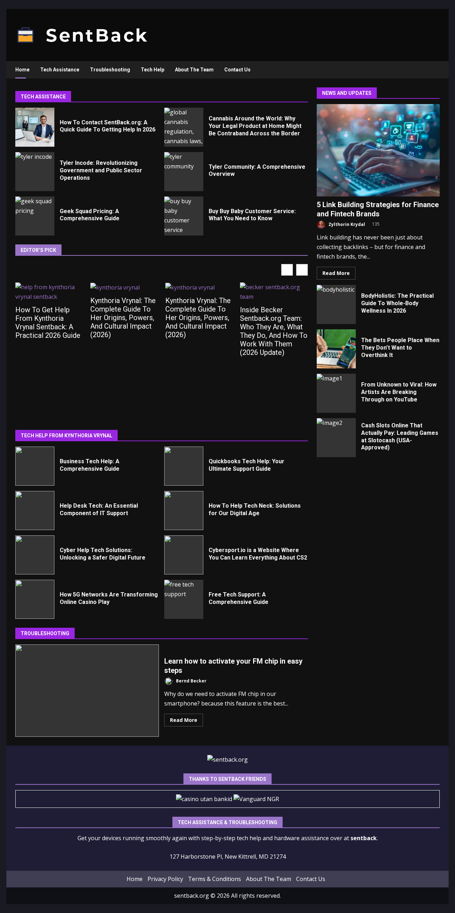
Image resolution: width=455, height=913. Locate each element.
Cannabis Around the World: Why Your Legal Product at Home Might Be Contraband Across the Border (183, 127)
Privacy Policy (165, 879)
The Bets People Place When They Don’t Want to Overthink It (336, 348)
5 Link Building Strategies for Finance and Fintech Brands (378, 150)
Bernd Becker (191, 681)
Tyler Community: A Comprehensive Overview (183, 171)
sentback (363, 838)
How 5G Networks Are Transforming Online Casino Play (34, 599)
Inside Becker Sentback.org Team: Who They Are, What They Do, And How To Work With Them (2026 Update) (273, 331)
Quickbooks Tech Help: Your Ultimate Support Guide (183, 466)
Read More (183, 720)
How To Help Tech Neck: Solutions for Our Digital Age (183, 510)
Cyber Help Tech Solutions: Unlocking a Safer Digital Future (34, 554)
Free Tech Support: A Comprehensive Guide (183, 599)
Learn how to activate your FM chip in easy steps (87, 690)
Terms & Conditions (214, 879)
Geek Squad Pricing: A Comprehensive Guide (34, 216)
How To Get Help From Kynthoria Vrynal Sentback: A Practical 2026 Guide (47, 323)
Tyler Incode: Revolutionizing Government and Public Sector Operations (34, 171)
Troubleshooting (110, 69)
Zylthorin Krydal (346, 224)
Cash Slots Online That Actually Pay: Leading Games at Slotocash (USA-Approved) (336, 437)
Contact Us (237, 69)
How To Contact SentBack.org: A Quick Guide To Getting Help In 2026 (34, 127)
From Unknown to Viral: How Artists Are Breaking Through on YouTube (336, 393)
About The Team (194, 69)
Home (22, 69)
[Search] (431, 70)
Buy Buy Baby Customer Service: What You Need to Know (183, 216)
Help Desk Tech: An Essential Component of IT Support (34, 510)
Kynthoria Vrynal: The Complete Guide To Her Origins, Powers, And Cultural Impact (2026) (123, 317)
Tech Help (152, 69)
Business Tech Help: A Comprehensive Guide (34, 466)
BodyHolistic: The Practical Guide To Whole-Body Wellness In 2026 (336, 304)
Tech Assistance (59, 69)
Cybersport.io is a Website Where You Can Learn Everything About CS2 (183, 554)
